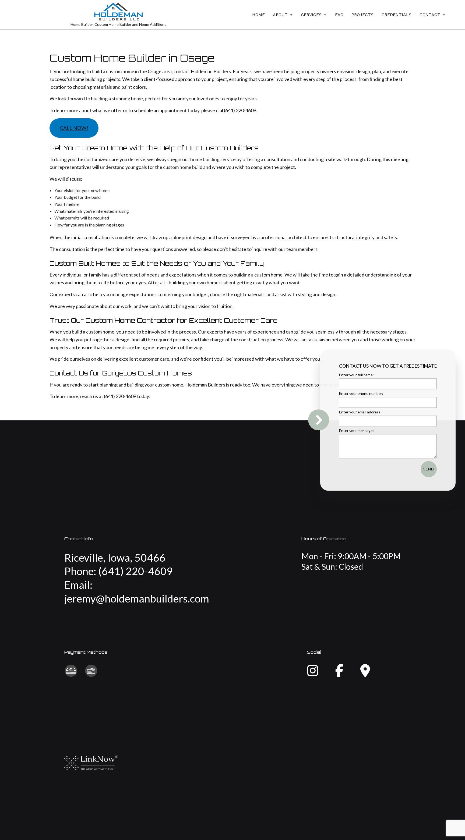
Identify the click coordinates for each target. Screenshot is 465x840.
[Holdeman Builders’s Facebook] (339, 673)
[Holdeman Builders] (118, 11)
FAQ (339, 14)
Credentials (396, 14)
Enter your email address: (360, 412)
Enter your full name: (356, 375)
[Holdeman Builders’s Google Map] (365, 673)
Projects (362, 14)
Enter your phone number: (361, 393)
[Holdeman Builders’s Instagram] (312, 673)
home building (205, 159)
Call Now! (74, 128)
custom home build (182, 167)
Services (311, 14)
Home (258, 14)
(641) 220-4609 (135, 571)
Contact (430, 14)
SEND (428, 469)
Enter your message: (356, 430)
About (280, 14)
